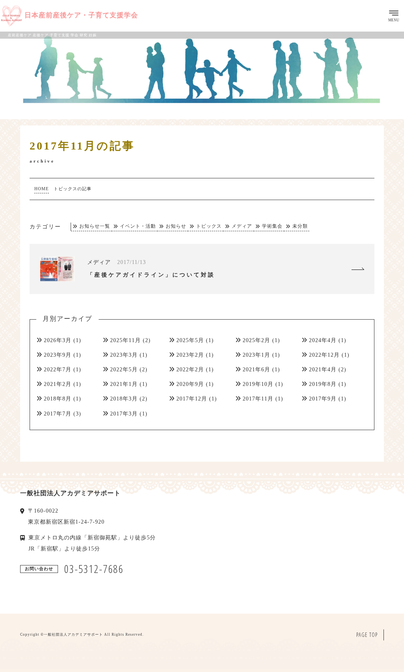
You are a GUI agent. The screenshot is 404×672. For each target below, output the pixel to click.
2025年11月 (125, 340)
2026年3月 (57, 340)
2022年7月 (57, 370)
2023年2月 (190, 355)
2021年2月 (57, 384)
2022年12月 (324, 355)
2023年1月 (256, 355)
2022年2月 (190, 370)
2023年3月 (124, 355)
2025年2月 (256, 340)
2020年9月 (190, 384)
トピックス (209, 226)
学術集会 (272, 226)
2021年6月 (256, 370)
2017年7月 (57, 414)
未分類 (300, 226)
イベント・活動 (138, 226)
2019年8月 (323, 384)
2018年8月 (57, 399)
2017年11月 (258, 399)
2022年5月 (124, 370)
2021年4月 (323, 370)
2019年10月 (258, 384)
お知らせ (176, 226)
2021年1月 (124, 384)
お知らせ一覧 (94, 226)
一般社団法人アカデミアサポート (73, 634)
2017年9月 (323, 399)
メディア (242, 226)
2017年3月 (124, 414)
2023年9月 (57, 355)
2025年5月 (190, 340)
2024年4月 (323, 340)
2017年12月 (191, 399)
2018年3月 (124, 399)
